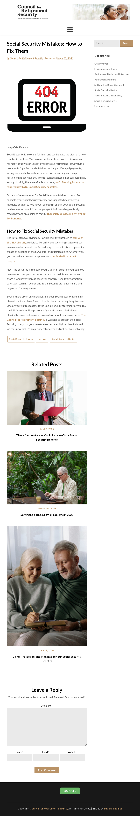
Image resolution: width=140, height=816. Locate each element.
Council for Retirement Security (26, 58)
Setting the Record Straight (109, 84)
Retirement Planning (105, 79)
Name (20, 751)
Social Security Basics (21, 339)
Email (46, 751)
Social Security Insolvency (108, 95)
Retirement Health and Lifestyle (111, 74)
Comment (47, 705)
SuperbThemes (113, 808)
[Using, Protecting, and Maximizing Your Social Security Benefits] (47, 584)
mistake (42, 339)
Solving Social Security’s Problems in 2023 (46, 514)
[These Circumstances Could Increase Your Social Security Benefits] (47, 396)
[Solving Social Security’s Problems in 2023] (47, 476)
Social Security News (105, 100)
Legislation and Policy (105, 68)
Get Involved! (101, 63)
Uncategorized (102, 106)
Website (72, 751)
